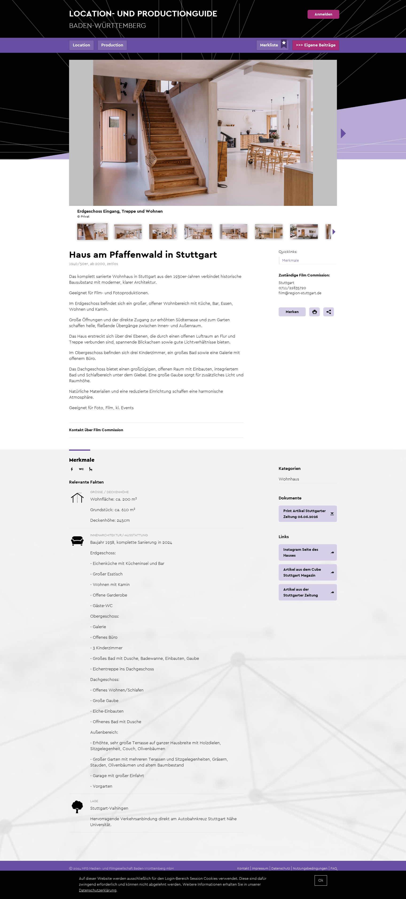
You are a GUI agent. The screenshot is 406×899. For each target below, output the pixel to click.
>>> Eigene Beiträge (316, 45)
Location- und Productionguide (143, 19)
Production (112, 45)
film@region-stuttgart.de (300, 293)
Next (334, 231)
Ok (320, 880)
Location (81, 45)
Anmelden (323, 14)
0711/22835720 (292, 287)
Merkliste (269, 45)
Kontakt (243, 868)
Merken (292, 311)
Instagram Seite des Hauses (300, 552)
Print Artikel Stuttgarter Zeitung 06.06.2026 (304, 513)
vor (343, 133)
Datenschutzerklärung (97, 890)
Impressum (260, 868)
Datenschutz (280, 868)
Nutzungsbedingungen (310, 868)
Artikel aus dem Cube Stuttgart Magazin (302, 572)
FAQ (334, 868)
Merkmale (290, 260)
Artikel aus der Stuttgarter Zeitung (300, 592)
